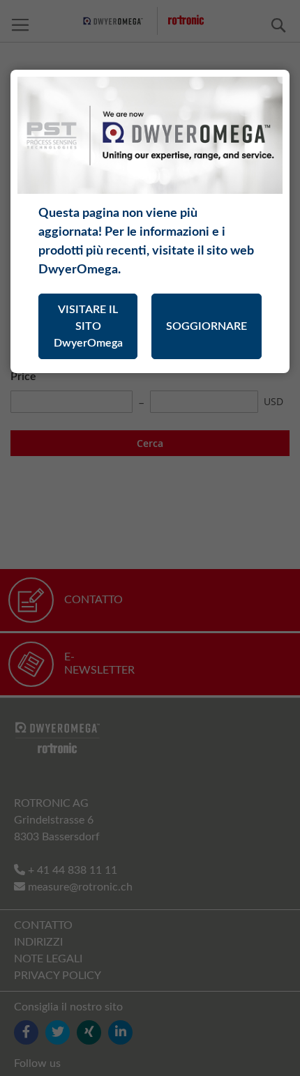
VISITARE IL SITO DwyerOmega (88, 326)
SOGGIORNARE (206, 326)
